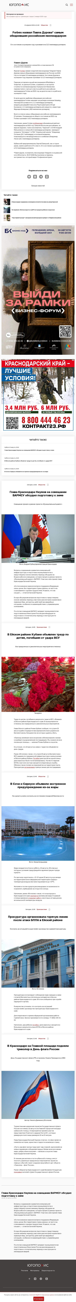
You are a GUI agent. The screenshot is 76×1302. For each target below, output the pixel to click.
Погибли (36, 758)
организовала (29, 767)
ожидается (34, 896)
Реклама (24, 1270)
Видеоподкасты (48, 1270)
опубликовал (38, 123)
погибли (35, 1025)
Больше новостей (38, 186)
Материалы (34, 1270)
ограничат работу (35, 898)
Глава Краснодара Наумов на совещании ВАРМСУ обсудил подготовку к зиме (29, 450)
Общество (44, 25)
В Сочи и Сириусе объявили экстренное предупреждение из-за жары (26, 471)
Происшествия (42, 627)
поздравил (18, 1172)
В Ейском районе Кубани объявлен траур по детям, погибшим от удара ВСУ (28, 461)
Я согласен (38, 1299)
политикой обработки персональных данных (41, 1295)
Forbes (22, 71)
